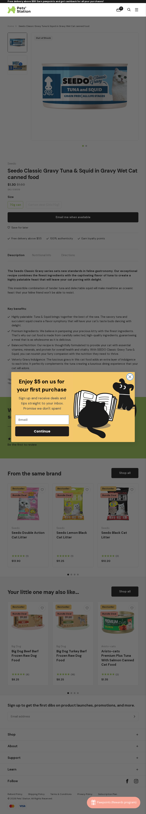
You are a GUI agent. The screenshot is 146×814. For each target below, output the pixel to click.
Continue (42, 431)
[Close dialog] (130, 377)
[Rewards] (113, 802)
